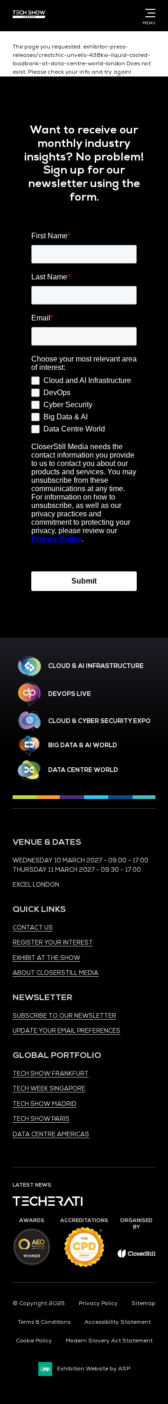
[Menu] (148, 13)
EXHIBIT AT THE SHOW (46, 958)
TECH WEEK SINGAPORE (49, 1088)
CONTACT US (33, 927)
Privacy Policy (98, 1303)
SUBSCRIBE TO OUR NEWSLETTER (64, 1016)
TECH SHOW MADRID (45, 1104)
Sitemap (143, 1303)
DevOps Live (69, 694)
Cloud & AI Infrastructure (96, 666)
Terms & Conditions (44, 1322)
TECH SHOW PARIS (41, 1119)
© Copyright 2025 (39, 1303)
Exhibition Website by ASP (93, 1368)
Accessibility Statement (117, 1322)
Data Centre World (83, 770)
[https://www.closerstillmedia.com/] (137, 1255)
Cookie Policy (34, 1340)
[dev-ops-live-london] (29, 694)
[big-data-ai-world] (29, 746)
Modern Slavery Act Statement (109, 1340)
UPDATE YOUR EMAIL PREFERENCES (66, 1031)
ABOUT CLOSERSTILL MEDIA (55, 973)
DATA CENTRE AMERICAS (51, 1134)
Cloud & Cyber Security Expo (99, 721)
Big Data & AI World (82, 745)
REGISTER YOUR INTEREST (53, 942)
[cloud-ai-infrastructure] (29, 666)
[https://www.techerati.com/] (48, 1204)
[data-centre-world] (29, 770)
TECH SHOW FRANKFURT (51, 1073)
